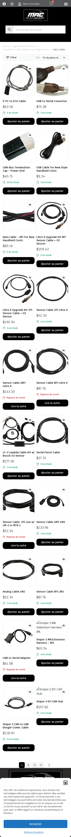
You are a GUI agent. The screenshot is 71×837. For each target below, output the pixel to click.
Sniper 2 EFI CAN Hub (49, 701)
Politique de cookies (33, 832)
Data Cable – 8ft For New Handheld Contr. (18, 238)
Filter (13, 57)
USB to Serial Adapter (17, 658)
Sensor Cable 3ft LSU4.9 (52, 310)
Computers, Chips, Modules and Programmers (26, 49)
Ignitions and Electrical (24, 46)
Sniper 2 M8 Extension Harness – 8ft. (50, 641)
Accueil (6, 46)
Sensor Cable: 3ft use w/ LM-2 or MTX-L (18, 523)
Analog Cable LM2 (14, 591)
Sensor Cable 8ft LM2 (50, 591)
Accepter (35, 824)
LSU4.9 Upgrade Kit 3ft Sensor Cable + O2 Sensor (17, 313)
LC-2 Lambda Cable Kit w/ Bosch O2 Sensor (19, 454)
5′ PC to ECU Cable (14, 101)
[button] (65, 782)
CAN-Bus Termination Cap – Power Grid (16, 169)
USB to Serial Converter (51, 101)
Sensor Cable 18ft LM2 (50, 522)
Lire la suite (18, 406)
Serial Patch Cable (48, 452)
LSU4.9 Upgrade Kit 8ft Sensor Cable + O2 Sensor (51, 240)
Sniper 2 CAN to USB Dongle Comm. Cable (16, 726)
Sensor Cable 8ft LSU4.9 (52, 382)
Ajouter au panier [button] (18, 121)
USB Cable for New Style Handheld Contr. (52, 169)
